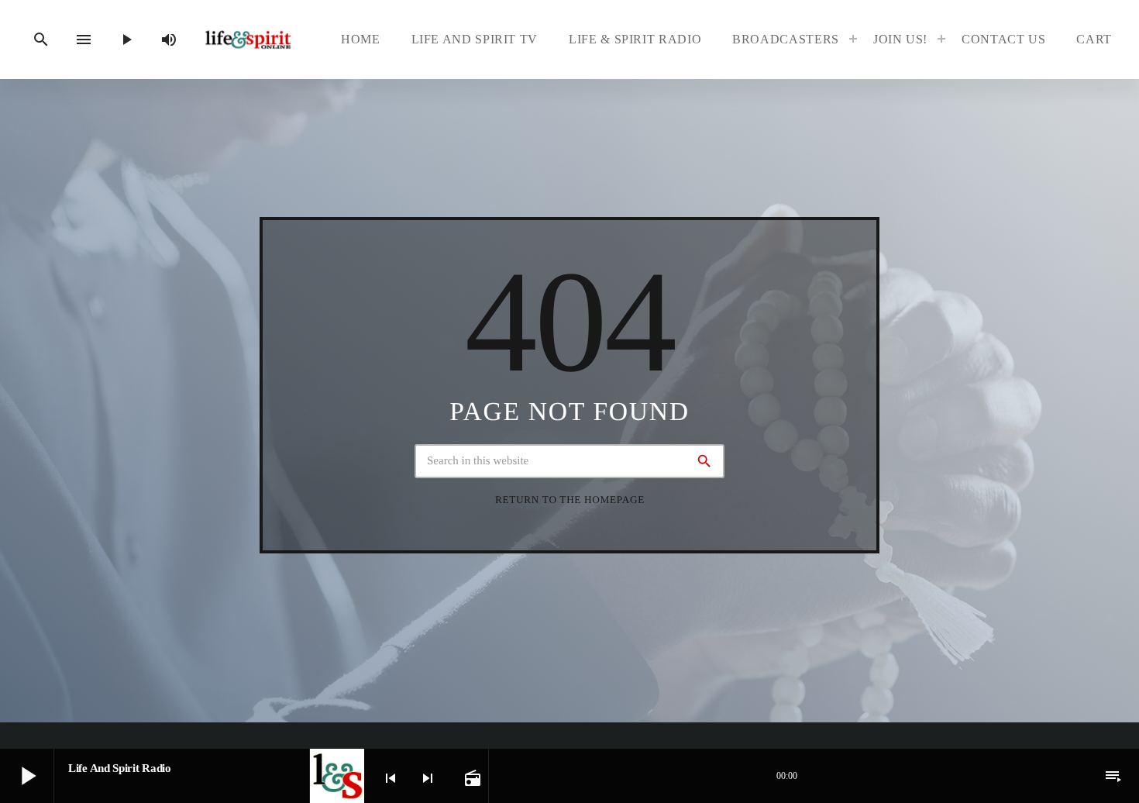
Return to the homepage (570, 499)
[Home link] (248, 40)
